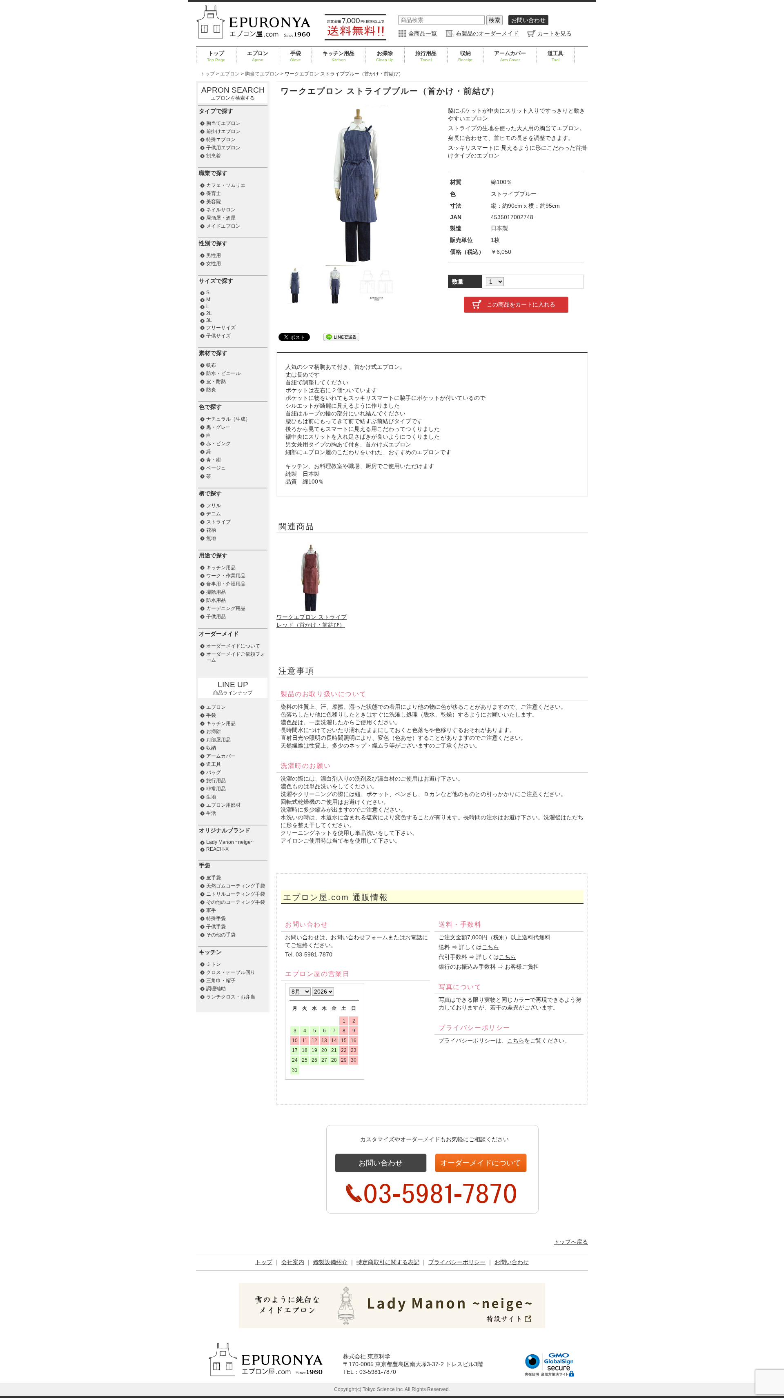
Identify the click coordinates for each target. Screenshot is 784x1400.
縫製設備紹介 (330, 1262)
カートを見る (554, 33)
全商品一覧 (422, 33)
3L (209, 320)
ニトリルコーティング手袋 (235, 894)
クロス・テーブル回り (230, 972)
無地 (211, 538)
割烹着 (213, 155)
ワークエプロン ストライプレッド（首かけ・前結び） (311, 621)
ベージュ (216, 468)
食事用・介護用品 (225, 583)
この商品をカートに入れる (521, 304)
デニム (213, 513)
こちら (490, 947)
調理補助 (216, 988)
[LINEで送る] (341, 336)
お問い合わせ (528, 20)
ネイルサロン (221, 209)
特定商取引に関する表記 (387, 1262)
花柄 (211, 530)
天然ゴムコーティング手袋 (235, 885)
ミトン (213, 964)
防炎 (211, 389)
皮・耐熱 (216, 381)
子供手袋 (216, 926)
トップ (216, 56)
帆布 (211, 365)
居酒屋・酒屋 (221, 217)
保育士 (213, 193)
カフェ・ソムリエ (225, 185)
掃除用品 (216, 592)
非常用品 (216, 788)
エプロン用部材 (223, 805)
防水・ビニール (223, 373)
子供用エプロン (223, 147)
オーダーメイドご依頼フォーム (235, 657)
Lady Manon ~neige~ (230, 842)
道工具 (556, 56)
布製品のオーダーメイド (487, 33)
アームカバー (510, 56)
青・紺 (213, 459)
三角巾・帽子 (221, 980)
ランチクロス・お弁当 (230, 996)
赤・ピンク (218, 443)
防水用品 (216, 600)
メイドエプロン (223, 226)
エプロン (257, 56)
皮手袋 (213, 877)
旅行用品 (426, 56)
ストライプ (218, 521)
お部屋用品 (218, 739)
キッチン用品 (338, 56)
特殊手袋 (216, 918)
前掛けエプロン (223, 131)
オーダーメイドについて (480, 1163)
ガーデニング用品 (225, 608)
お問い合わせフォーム (359, 937)
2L (209, 313)
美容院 (213, 201)
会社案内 (292, 1262)
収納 (465, 56)
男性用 (213, 255)
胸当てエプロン (223, 123)
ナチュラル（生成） (228, 419)
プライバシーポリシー (457, 1262)
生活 (211, 813)
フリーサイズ (221, 327)
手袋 (295, 56)
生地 (211, 796)
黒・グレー (218, 427)
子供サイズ (218, 335)
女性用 (213, 263)
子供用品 (216, 616)
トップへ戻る (571, 1241)
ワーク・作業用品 (225, 575)
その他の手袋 (221, 934)
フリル (213, 505)
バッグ (213, 772)
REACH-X (217, 849)
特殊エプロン (221, 139)
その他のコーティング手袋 (235, 902)
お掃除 (385, 56)
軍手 (211, 910)
